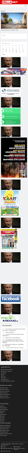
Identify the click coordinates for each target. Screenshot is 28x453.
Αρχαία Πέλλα (4, 407)
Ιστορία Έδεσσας (4, 387)
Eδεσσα (2, 421)
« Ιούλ (3, 54)
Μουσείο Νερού (4, 392)
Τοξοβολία (4, 372)
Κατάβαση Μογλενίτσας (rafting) (8, 381)
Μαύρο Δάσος (4, 435)
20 (12, 50)
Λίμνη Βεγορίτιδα (4, 432)
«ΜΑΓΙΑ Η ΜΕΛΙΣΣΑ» (9, 332)
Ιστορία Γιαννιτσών (5, 389)
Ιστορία (2, 406)
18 (6, 50)
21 (16, 50)
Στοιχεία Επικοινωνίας (6, 451)
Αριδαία (3, 417)
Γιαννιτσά (3, 411)
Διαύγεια (4, 446)
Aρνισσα (3, 419)
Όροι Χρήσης (17, 446)
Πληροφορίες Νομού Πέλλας (7, 448)
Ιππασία (3, 376)
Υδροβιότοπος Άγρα (5, 430)
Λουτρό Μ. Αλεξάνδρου (5, 394)
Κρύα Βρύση (3, 414)
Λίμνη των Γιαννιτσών (5, 397)
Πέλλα (2, 412)
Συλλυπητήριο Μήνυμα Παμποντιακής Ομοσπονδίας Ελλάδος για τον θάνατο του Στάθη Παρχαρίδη (12, 341)
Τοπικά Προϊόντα (4, 409)
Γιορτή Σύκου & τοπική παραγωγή (12, 337)
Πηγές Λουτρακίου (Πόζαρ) (6, 433)
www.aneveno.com (4, 445)
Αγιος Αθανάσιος (4, 396)
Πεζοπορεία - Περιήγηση (6, 371)
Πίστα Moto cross (5, 379)
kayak (3, 374)
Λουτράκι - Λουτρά (5, 428)
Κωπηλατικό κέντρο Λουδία (7, 369)
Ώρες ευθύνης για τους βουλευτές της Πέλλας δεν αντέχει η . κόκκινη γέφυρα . (13, 329)
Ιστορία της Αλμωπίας (5, 391)
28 (16, 52)
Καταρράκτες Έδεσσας (5, 427)
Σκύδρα (2, 416)
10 (2, 49)
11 (6, 49)
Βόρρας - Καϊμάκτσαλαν (5, 425)
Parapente (4, 377)
